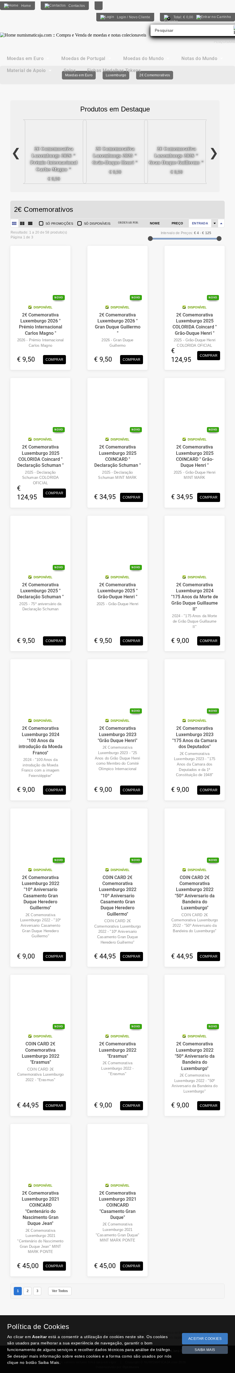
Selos (70, 70)
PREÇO (177, 223)
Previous (16, 151)
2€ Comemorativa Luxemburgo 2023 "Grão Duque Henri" (117, 734)
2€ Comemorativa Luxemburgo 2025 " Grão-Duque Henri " (117, 591)
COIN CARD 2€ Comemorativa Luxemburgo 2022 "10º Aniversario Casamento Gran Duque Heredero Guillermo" (117, 896)
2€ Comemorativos (154, 75)
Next (214, 151)
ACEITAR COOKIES (205, 1338)
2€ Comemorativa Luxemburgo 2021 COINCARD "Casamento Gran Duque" (117, 1205)
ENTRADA (200, 223)
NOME (155, 223)
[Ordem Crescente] (214, 223)
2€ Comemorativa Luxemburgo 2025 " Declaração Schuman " (40, 591)
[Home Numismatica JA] (73, 31)
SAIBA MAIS (205, 1350)
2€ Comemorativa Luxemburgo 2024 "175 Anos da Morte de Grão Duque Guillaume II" (194, 597)
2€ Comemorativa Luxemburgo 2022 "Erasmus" (117, 1050)
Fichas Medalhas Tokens (114, 70)
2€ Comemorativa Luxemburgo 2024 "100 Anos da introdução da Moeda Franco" (40, 740)
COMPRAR (54, 360)
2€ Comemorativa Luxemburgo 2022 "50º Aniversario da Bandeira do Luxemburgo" (195, 1056)
